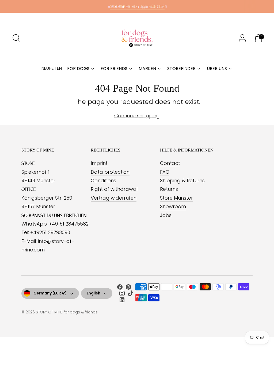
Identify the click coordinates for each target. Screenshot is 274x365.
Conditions (103, 180)
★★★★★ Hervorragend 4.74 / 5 (137, 6)
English (93, 293)
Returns (169, 189)
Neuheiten (51, 68)
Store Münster (176, 198)
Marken (147, 68)
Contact (170, 163)
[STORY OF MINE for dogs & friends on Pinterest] (128, 288)
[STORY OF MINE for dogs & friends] (137, 38)
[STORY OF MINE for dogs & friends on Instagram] (122, 294)
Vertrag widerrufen (113, 198)
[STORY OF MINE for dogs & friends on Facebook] (120, 288)
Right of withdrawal (114, 189)
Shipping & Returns (182, 180)
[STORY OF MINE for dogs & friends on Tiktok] (130, 294)
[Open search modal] (16, 38)
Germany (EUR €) (50, 293)
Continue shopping (137, 115)
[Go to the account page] (242, 38)
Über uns (217, 68)
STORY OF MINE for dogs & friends (67, 312)
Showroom (173, 206)
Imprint (99, 163)
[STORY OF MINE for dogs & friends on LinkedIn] (122, 301)
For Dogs (78, 68)
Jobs (166, 215)
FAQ (164, 172)
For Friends (114, 68)
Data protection (110, 172)
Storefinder (181, 68)
